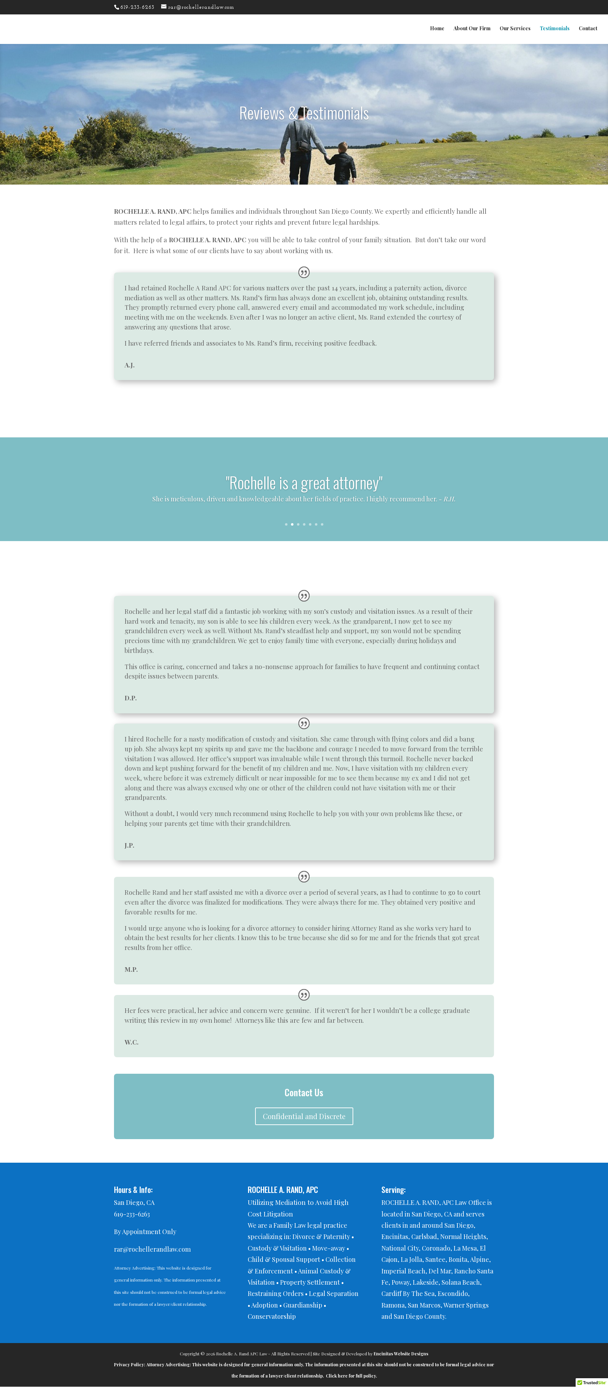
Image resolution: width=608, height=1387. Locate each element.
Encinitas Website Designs (401, 1353)
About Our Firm (472, 29)
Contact (588, 29)
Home (437, 29)
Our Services (515, 29)
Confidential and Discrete (304, 1116)
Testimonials (555, 29)
